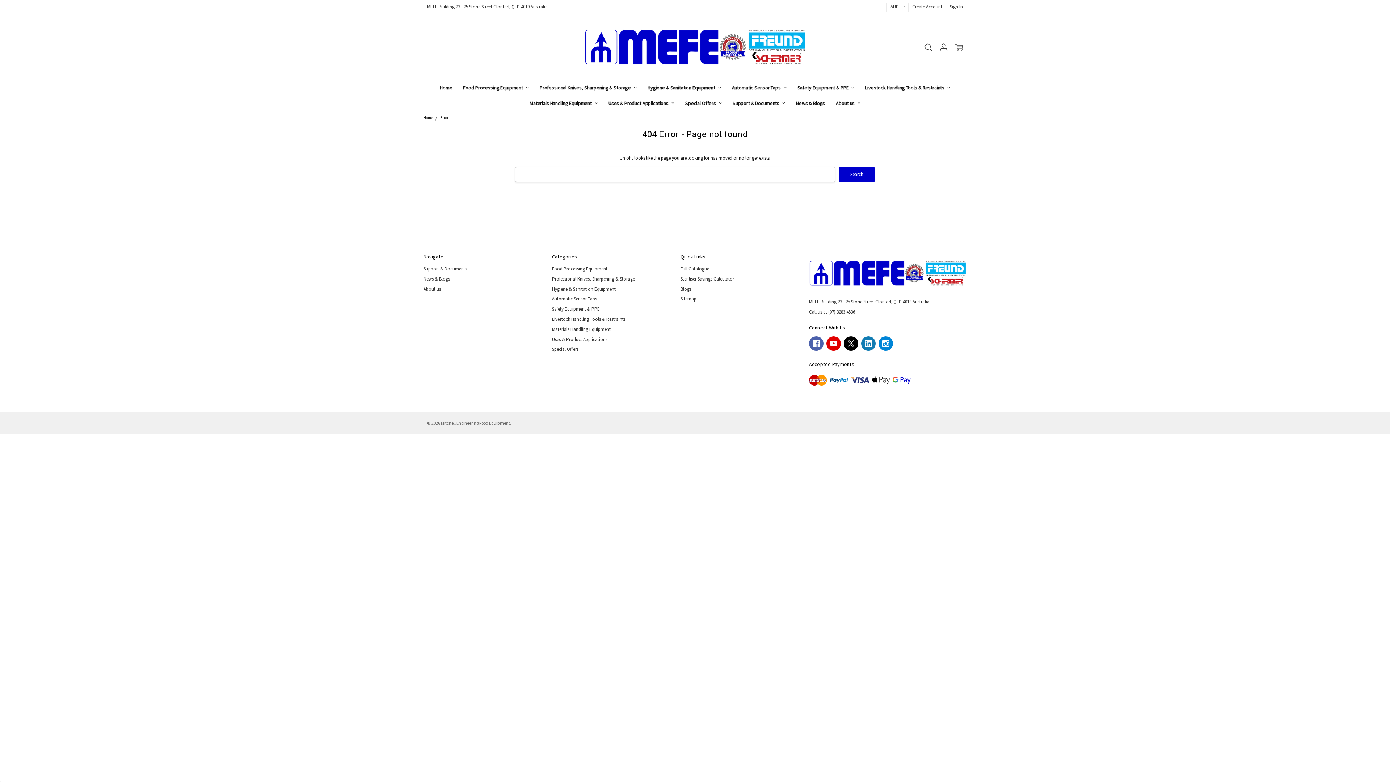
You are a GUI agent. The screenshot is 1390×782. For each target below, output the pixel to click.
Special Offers (701, 103)
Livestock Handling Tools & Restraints (905, 87)
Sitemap (688, 299)
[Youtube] (833, 343)
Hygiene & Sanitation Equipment (682, 87)
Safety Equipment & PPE (823, 87)
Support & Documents (756, 103)
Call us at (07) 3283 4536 (832, 312)
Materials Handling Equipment (561, 103)
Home (446, 87)
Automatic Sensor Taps (757, 87)
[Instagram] (886, 343)
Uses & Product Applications (639, 103)
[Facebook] (816, 343)
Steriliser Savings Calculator (707, 279)
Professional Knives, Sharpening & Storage (586, 87)
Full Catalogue (695, 269)
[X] (851, 343)
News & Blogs (810, 103)
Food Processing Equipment (493, 87)
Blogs (686, 289)
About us (846, 103)
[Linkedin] (868, 343)
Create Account (927, 7)
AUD (895, 7)
